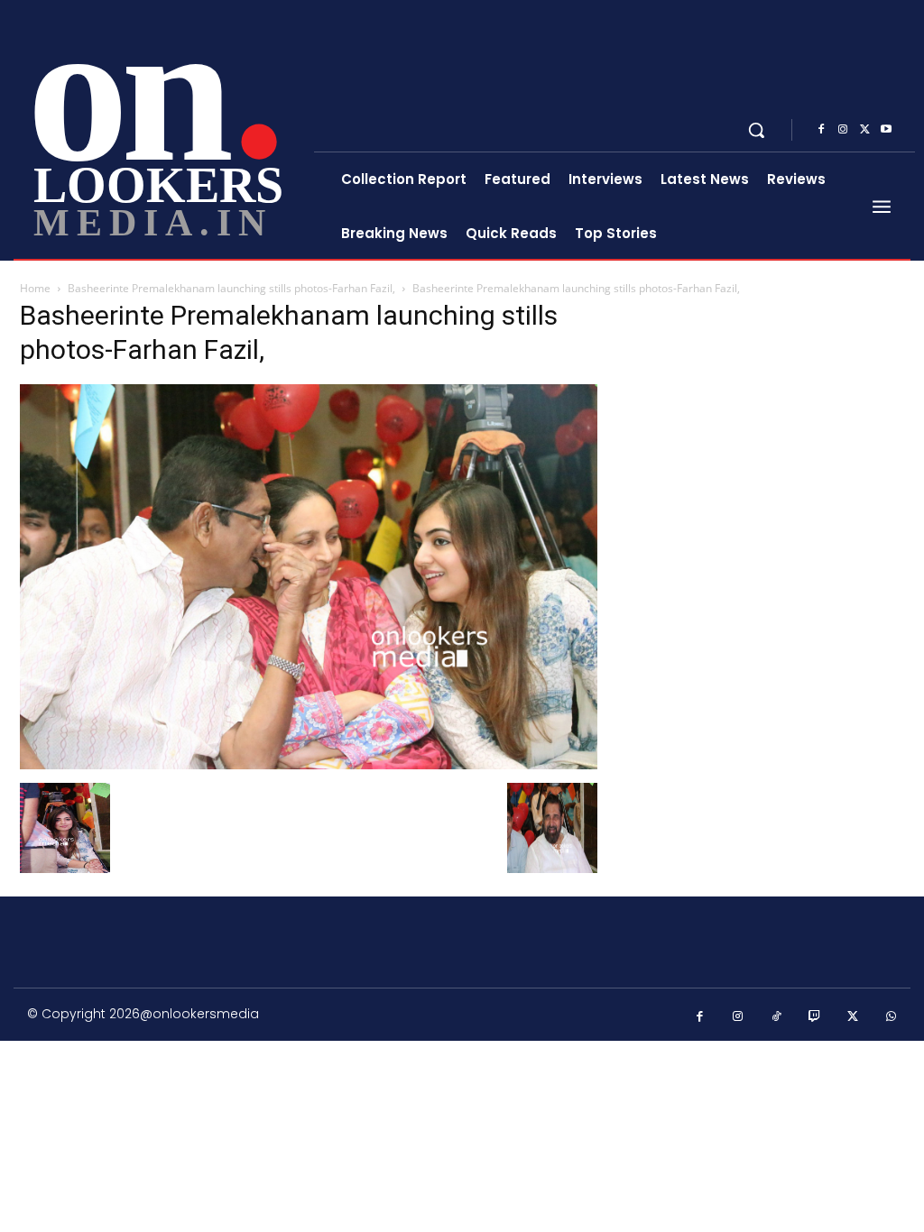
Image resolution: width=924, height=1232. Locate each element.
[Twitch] (815, 1017)
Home (35, 288)
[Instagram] (843, 130)
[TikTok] (776, 1017)
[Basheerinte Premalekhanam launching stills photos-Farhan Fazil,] (308, 764)
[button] (756, 130)
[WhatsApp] (892, 1017)
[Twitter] (864, 130)
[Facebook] (821, 130)
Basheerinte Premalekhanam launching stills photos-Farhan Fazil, (231, 288)
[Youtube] (886, 130)
